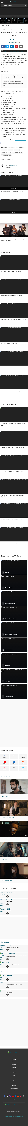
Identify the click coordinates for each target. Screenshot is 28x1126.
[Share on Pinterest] (16, 46)
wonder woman (20, 147)
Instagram (23, 757)
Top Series (4, 972)
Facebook (4, 757)
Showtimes (14, 1067)
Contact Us (14, 1082)
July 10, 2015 (11, 42)
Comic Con (9, 159)
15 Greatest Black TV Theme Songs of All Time (12, 191)
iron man (17, 150)
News (2, 25)
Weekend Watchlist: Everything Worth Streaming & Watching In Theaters (13, 239)
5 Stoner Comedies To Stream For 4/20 (10, 215)
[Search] (25, 5)
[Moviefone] (14, 2)
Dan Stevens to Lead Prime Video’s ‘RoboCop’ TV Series (13, 424)
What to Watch (14, 1070)
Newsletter (14, 769)
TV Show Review (10, 910)
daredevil (6, 147)
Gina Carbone (14, 40)
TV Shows (14, 1062)
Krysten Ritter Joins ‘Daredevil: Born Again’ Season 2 (13, 319)
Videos (14, 1072)
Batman (12, 147)
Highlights (14, 16)
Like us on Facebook (20, 139)
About (14, 1080)
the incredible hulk (6, 155)
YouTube (4, 763)
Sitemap (14, 1085)
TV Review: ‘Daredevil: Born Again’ (9, 343)
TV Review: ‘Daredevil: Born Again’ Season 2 (11, 271)
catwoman (4, 150)
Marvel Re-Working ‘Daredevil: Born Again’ (11, 391)
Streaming (14, 1064)
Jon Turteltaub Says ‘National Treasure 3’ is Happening (11, 520)
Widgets (23, 769)
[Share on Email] (21, 46)
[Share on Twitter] (7, 46)
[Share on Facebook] (3, 46)
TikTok (4, 769)
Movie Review (9, 893)
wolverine (4, 152)
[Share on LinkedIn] (12, 46)
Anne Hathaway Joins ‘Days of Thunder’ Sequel (12, 447)
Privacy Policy (14, 1090)
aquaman (11, 152)
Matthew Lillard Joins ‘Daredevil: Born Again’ (11, 367)
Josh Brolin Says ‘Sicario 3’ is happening (10, 543)
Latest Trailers (5, 776)
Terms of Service (14, 1088)
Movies (7, 25)
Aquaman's (14, 117)
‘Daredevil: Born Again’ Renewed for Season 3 (12, 295)
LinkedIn (13, 763)
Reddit (23, 763)
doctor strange (18, 152)
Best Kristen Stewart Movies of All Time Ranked (12, 471)
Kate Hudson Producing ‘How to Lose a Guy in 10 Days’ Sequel (12, 496)
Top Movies (5, 942)
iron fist (11, 150)
